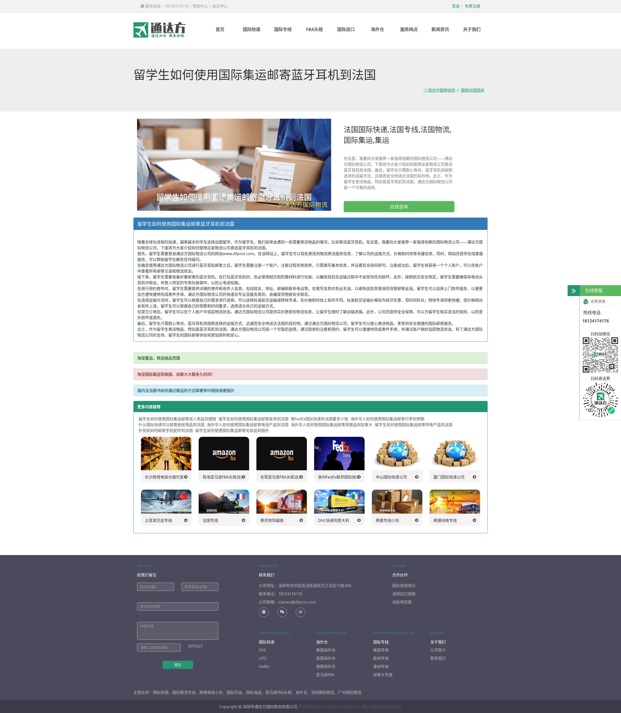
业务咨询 (598, 301)
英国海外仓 (325, 658)
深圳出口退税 (404, 593)
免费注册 (472, 6)
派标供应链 (402, 602)
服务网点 (409, 29)
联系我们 (438, 658)
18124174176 (595, 321)
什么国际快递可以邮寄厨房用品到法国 (171, 424)
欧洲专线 (381, 658)
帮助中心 (200, 6)
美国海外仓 (325, 650)
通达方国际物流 (441, 90)
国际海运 (253, 692)
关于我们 (472, 29)
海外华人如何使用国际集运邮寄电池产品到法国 (247, 424)
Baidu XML (351, 706)
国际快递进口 (404, 585)
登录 (455, 6)
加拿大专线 (382, 674)
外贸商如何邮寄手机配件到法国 (166, 430)
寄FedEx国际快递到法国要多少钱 (319, 419)
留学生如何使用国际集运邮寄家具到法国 (253, 419)
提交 (177, 664)
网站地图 (306, 706)
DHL (263, 650)
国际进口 (346, 29)
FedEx (264, 666)
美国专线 (381, 650)
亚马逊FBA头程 (278, 692)
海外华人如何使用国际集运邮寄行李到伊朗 (387, 419)
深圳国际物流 (322, 692)
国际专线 (283, 29)
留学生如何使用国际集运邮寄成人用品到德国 (177, 419)
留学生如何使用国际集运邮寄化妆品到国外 (232, 430)
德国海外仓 (325, 666)
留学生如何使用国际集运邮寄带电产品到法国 (413, 424)
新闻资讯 (440, 29)
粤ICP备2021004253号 (382, 706)
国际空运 (234, 692)
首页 (220, 29)
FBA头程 (314, 29)
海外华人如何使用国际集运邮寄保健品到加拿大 (331, 424)
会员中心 (220, 6)
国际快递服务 (472, 90)
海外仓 (377, 29)
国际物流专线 (184, 692)
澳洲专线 (381, 666)
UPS (262, 658)
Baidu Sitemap (328, 706)
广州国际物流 (349, 692)
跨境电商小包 (211, 692)
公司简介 (438, 650)
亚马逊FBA (325, 674)
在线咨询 (399, 207)
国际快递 (251, 29)
